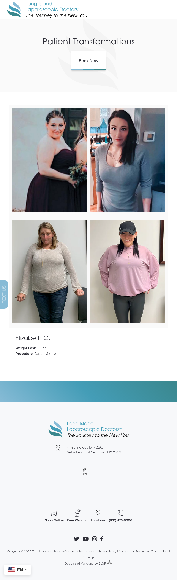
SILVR (102, 563)
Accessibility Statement (134, 551)
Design (69, 563)
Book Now (88, 60)
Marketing (87, 563)
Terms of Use (159, 551)
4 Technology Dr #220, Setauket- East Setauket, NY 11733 (94, 450)
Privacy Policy (107, 551)
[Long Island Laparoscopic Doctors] (47, 9)
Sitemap (88, 557)
